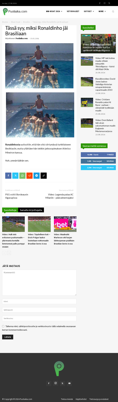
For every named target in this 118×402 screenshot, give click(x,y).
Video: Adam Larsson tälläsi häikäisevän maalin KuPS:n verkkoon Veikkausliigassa (97, 47)
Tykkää (110, 154)
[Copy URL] (44, 176)
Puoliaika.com (22, 38)
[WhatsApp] (22, 176)
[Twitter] (109, 3)
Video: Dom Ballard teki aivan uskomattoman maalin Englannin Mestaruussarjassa (105, 125)
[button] (113, 11)
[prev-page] (4, 253)
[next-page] (9, 253)
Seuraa (110, 161)
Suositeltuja (10, 209)
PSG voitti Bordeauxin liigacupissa (16, 196)
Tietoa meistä (67, 399)
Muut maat (15, 22)
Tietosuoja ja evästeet (98, 399)
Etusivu (5, 22)
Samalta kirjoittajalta (31, 209)
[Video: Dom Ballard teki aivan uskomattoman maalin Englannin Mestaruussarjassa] (87, 123)
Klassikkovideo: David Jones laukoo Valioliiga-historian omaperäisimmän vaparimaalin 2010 (105, 84)
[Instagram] (104, 3)
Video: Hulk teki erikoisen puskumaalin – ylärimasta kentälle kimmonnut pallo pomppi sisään (13, 240)
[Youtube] (69, 383)
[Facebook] (100, 3)
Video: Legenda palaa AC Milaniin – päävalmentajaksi (59, 196)
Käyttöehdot (81, 399)
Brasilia (26, 22)
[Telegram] (36, 176)
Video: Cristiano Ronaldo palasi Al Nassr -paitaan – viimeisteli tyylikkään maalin (104, 105)
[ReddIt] (29, 176)
